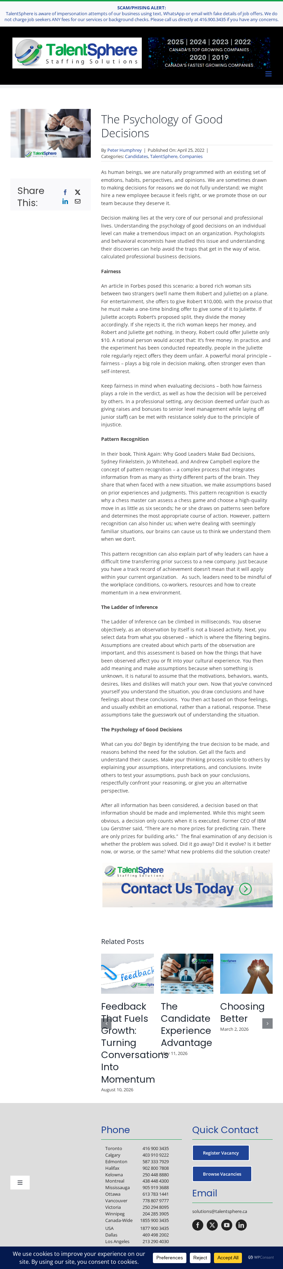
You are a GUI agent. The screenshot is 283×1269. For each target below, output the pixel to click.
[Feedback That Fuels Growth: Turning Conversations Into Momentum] (127, 957)
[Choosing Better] (246, 957)
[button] (106, 1023)
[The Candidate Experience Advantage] (187, 957)
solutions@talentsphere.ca (219, 1211)
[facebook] (197, 1225)
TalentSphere (163, 156)
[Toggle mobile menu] (269, 73)
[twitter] (212, 1225)
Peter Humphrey (124, 150)
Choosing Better (242, 1012)
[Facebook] (65, 192)
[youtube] (226, 1225)
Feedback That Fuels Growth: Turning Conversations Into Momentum (135, 1043)
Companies (191, 156)
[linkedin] (241, 1225)
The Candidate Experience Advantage (186, 1024)
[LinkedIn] (65, 201)
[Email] (77, 201)
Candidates (136, 156)
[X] (77, 192)
